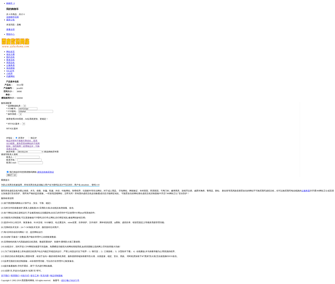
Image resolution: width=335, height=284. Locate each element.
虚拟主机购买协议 (45, 172)
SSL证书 (10, 71)
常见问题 (44, 275)
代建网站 (10, 76)
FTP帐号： (12, 108)
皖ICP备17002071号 (70, 280)
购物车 (10, 3)
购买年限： (11, 152)
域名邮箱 (10, 68)
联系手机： (11, 160)
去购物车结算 (12, 17)
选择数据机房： (14, 106)
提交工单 (34, 275)
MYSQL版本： (14, 124)
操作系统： (12, 114)
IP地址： (10, 138)
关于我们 (5, 275)
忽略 (19, 25)
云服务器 (10, 65)
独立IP (33, 138)
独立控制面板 (56, 275)
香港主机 (10, 60)
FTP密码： (12, 111)
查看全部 (10, 29)
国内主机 (10, 57)
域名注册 (10, 54)
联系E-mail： (12, 163)
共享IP (21, 138)
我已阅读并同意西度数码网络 (31, 172)
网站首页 (10, 52)
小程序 (9, 73)
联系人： (10, 157)
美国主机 (10, 63)
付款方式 (25, 275)
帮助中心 (10, 34)
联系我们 (15, 275)
